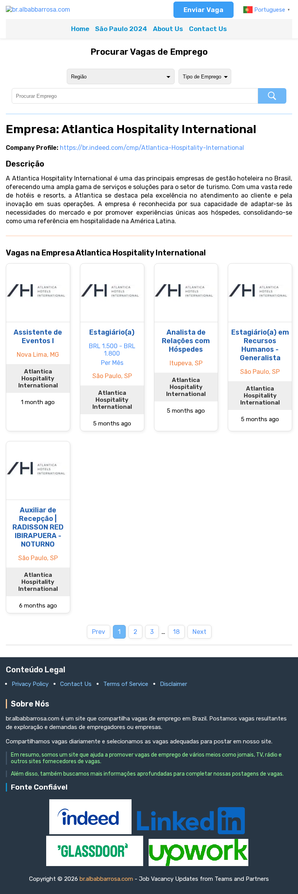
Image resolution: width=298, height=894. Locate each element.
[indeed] (91, 832)
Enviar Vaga (204, 10)
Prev (98, 631)
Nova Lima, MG (38, 354)
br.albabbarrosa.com (106, 878)
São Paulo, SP (112, 376)
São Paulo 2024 (121, 29)
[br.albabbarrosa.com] (38, 9)
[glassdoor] (95, 864)
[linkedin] (191, 832)
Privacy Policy (30, 683)
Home (80, 29)
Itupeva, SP (186, 363)
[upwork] (198, 864)
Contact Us (208, 29)
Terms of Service (125, 683)
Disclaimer (173, 683)
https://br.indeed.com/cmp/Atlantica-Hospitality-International (152, 147)
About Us (168, 29)
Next (199, 631)
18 (176, 631)
